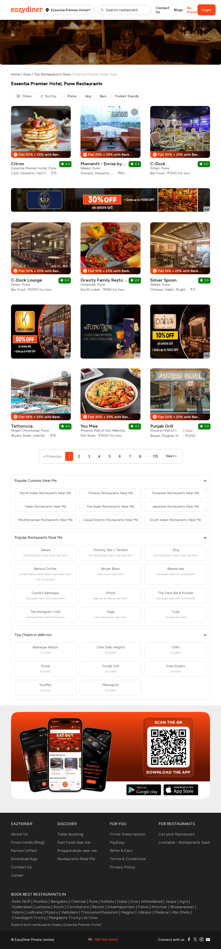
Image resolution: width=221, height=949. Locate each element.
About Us (19, 834)
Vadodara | (70, 912)
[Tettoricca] (41, 404)
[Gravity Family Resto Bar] (110, 258)
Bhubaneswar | (183, 906)
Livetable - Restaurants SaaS (184, 842)
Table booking (70, 834)
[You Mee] (110, 404)
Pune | (94, 901)
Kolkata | (108, 901)
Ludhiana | (35, 912)
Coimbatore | (79, 906)
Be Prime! (192, 10)
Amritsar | (160, 906)
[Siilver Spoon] (180, 258)
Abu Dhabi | (182, 912)
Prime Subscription (127, 834)
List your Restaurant (177, 834)
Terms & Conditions (128, 858)
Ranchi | (99, 906)
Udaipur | (145, 912)
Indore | (19, 912)
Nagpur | (128, 912)
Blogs (178, 10)
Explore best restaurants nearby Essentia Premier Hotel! (56, 925)
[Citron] (41, 142)
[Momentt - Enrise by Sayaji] (110, 142)
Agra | (185, 901)
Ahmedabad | (152, 901)
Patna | (144, 906)
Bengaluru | (60, 901)
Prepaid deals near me (77, 850)
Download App (24, 858)
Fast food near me (73, 842)
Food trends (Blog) (28, 842)
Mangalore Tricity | (66, 917)
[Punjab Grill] (180, 404)
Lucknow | (43, 906)
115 (155, 456)
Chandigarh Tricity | (30, 917)
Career (17, 875)
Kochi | (60, 906)
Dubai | (123, 901)
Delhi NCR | (22, 901)
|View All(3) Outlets (189, 431)
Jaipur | (172, 901)
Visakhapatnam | (122, 906)
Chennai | (79, 901)
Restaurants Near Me (76, 858)
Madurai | (163, 912)
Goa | (135, 901)
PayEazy (117, 842)
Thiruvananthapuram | (100, 912)
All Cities (90, 918)
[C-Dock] (180, 142)
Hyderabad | (23, 906)
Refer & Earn (121, 850)
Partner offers (24, 850)
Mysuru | (52, 912)
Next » (171, 456)
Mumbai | (41, 901)
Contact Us (162, 10)
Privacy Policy (122, 867)
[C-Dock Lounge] (41, 258)
